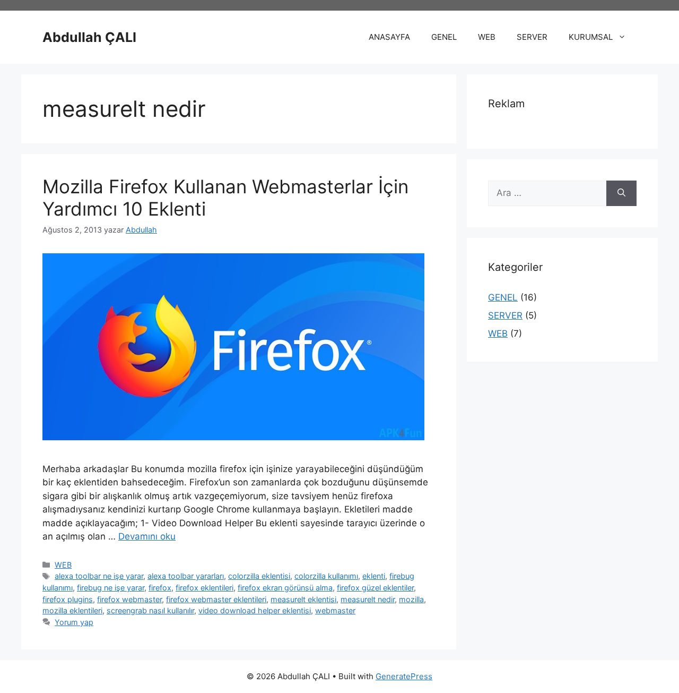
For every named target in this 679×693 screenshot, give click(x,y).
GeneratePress (404, 676)
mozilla (411, 599)
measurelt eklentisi (303, 599)
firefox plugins (67, 599)
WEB (486, 37)
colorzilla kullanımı (326, 575)
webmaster (335, 610)
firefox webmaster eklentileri (216, 599)
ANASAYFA (389, 37)
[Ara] (621, 193)
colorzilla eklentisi (259, 575)
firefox (160, 587)
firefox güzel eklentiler (375, 587)
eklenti (373, 575)
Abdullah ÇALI (89, 37)
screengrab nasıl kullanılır (150, 610)
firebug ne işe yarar (110, 587)
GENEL (444, 37)
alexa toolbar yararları (185, 575)
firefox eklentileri (204, 587)
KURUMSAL (591, 37)
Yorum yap (74, 622)
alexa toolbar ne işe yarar (99, 575)
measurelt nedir (368, 599)
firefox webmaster (129, 599)
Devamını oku (147, 536)
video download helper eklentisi (254, 610)
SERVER (532, 37)
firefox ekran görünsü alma (285, 587)
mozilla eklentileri (72, 610)
